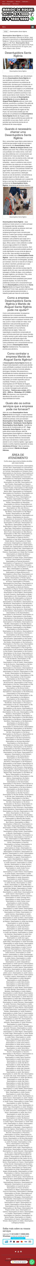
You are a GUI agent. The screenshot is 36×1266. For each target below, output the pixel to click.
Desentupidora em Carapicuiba (22, 1199)
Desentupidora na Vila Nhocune (12, 734)
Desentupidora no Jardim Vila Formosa (17, 1116)
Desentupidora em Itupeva (12, 1219)
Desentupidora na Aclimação (12, 523)
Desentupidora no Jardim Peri (12, 1019)
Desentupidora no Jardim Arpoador (13, 1151)
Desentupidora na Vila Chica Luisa (13, 644)
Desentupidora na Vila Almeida (12, 605)
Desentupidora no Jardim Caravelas (17, 903)
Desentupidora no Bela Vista (12, 534)
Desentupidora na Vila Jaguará (20, 706)
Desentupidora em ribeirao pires (21, 1167)
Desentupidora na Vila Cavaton (12, 640)
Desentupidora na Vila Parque (12, 752)
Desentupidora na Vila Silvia (20, 798)
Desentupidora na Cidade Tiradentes (17, 556)
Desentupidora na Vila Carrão (22, 638)
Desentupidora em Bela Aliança (22, 532)
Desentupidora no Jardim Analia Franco (17, 868)
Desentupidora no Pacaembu (20, 1133)
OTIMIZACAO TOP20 (25, 1260)
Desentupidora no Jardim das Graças (18, 929)
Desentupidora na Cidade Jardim (13, 545)
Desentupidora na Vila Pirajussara (21, 761)
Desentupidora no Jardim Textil (23, 1101)
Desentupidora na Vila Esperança (20, 673)
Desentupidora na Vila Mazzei (23, 633)
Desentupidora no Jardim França (20, 949)
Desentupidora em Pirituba (12, 912)
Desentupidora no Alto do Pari (24, 817)
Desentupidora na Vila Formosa (12, 681)
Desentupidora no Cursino (21, 846)
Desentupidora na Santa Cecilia (22, 591)
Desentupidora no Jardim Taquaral (13, 1099)
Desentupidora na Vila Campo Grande (17, 635)
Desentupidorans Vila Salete (20, 778)
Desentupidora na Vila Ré (11, 771)
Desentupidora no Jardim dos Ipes (20, 936)
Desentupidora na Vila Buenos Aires (17, 629)
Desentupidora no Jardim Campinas (21, 896)
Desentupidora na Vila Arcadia (22, 616)
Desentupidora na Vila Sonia (21, 802)
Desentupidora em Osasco (16, 1162)
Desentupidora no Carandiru (12, 840)
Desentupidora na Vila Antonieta (12, 614)
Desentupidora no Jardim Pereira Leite (20, 1017)
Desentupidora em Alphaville (22, 1153)
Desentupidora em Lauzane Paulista (17, 1145)
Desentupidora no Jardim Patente (13, 1008)
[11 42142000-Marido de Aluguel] (18, 9)
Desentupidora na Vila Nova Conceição (17, 739)
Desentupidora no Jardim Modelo (21, 991)
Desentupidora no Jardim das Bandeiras (17, 925)
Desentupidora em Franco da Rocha (17, 1188)
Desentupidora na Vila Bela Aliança (21, 624)
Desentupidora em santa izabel (21, 1184)
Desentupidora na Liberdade (20, 568)
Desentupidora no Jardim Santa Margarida (17, 1046)
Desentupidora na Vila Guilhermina (23, 692)
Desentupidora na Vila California (12, 631)
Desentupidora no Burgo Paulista (13, 831)
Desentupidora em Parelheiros (12, 493)
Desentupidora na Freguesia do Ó (13, 563)
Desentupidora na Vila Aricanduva (13, 618)
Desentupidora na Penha (10, 579)
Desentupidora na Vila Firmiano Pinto (18, 679)
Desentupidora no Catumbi (20, 842)
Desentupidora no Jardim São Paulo (17, 1079)
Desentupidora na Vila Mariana (12, 719)
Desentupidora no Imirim (16, 853)
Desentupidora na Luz (9, 570)
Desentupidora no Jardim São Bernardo (17, 1065)
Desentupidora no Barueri (12, 1155)
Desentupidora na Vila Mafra (21, 714)
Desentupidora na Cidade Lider (12, 548)
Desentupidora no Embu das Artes (20, 1204)
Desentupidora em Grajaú (12, 848)
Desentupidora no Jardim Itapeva (13, 967)
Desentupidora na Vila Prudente (23, 769)
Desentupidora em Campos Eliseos (13, 469)
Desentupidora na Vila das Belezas (13, 657)
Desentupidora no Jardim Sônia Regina (17, 1094)
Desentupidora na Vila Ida (11, 695)
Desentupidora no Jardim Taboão (22, 1098)
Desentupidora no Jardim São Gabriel (18, 1072)
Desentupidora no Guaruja (22, 1195)
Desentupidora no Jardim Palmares (13, 1002)
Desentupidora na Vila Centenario (22, 642)
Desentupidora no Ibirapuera (12, 851)
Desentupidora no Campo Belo (12, 835)
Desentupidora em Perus (12, 497)
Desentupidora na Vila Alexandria (22, 603)
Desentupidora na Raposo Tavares (13, 589)
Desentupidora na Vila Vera (11, 811)
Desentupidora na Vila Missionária (21, 721)
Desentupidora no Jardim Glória (12, 951)
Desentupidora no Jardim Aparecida (21, 875)
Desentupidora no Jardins (15, 1123)
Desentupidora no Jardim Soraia (12, 1096)
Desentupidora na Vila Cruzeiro (23, 651)
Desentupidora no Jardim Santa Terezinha (17, 1057)
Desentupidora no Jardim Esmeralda (22, 941)
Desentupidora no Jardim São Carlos (17, 1066)
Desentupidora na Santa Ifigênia (13, 592)
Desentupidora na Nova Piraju (20, 1144)
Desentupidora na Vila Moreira (22, 728)
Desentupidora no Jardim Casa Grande (17, 905)
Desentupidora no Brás (9, 828)
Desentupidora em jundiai (12, 1169)
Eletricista (18, 1)
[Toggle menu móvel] (33, 27)
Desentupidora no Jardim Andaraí (13, 872)
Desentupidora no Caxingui (12, 844)
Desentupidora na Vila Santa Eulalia (17, 782)
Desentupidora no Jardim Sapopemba (18, 1087)
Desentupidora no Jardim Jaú (13, 971)
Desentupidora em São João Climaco (18, 508)
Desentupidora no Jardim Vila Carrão (18, 1114)
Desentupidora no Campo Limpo (13, 1140)
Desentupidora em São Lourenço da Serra (17, 1206)
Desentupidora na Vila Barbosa (23, 620)
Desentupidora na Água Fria (22, 524)
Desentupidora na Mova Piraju (12, 574)
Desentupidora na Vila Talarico (22, 805)
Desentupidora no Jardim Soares (19, 1092)
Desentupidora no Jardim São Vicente (18, 1085)
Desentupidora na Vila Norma (20, 736)
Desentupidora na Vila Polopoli (12, 763)
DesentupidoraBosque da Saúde (21, 826)
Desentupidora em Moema (12, 489)
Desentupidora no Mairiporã (22, 1213)
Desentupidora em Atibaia (12, 1189)
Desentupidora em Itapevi (12, 1202)
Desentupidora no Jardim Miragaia (13, 930)
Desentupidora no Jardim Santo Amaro (17, 1059)
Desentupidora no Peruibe (12, 1193)
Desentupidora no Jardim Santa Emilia (17, 1041)
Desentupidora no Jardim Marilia (13, 987)
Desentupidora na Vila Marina (22, 585)
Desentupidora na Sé (10, 596)
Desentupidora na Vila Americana (13, 609)
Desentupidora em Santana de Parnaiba (17, 1201)
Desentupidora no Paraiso (12, 1134)
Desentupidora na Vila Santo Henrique (17, 791)
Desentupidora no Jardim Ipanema (13, 963)
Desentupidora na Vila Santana (12, 783)
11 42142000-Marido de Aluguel (20, 1259)
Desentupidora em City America (12, 473)
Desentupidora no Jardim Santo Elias (18, 1061)
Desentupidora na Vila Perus (12, 760)
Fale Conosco (15, 4)
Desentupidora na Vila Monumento (13, 726)
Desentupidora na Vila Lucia (11, 712)
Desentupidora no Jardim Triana (12, 1105)
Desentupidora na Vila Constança (13, 649)
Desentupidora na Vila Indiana (12, 701)
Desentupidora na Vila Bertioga (12, 625)
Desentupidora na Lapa (10, 567)
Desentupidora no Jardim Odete (22, 1000)
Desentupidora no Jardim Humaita (20, 960)
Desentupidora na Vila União (23, 809)
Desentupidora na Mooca (24, 570)
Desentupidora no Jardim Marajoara (17, 980)
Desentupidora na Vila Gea (11, 684)
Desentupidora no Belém (22, 822)
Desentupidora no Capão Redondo (19, 839)
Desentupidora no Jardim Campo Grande (18, 899)
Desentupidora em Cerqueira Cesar (22, 471)
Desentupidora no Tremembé (12, 1131)
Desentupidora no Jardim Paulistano (20, 1011)
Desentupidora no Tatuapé (12, 1050)
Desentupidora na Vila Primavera (13, 767)
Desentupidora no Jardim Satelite (13, 1088)
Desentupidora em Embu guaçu (12, 1177)
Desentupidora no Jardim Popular (13, 1026)
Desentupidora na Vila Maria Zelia (22, 521)
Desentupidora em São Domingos (22, 506)
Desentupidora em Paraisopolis (22, 491)
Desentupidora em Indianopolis (12, 478)
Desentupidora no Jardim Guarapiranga (20, 954)
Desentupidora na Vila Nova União (13, 745)
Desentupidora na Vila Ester (11, 675)
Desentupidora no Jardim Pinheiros (21, 1022)
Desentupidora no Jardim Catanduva (17, 907)
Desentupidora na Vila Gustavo (12, 668)
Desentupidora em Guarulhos (23, 1164)
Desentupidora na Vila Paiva (12, 749)
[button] (32, 1262)
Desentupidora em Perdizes (21, 495)
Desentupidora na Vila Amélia (21, 607)
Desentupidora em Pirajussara (12, 500)
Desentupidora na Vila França (23, 682)
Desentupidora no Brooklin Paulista (20, 829)
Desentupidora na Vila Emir (11, 671)
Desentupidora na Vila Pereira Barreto (18, 756)
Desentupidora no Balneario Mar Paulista (18, 818)
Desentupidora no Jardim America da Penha (18, 866)
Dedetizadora (25, 1)
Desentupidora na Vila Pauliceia (21, 754)
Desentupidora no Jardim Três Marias (18, 1103)
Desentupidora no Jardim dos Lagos (17, 938)
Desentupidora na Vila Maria (12, 715)
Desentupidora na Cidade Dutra (21, 543)
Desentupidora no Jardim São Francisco (17, 1070)
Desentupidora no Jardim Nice (12, 998)
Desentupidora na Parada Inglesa (21, 578)
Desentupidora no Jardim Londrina (13, 975)
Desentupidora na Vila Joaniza (12, 708)
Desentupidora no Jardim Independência (18, 962)
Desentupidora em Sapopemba (12, 515)
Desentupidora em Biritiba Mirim (19, 1180)
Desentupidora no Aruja (10, 1166)
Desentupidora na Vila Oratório (23, 747)
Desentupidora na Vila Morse (12, 730)
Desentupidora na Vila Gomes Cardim (18, 688)
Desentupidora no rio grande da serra (18, 1186)
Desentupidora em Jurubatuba (12, 486)
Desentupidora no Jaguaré (20, 859)
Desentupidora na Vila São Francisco (18, 793)
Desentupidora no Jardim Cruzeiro (21, 916)
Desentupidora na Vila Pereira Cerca (17, 758)
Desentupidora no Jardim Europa (13, 943)
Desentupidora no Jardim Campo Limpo (17, 901)
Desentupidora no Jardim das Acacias (22, 921)
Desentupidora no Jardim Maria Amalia (17, 982)
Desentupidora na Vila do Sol (20, 666)
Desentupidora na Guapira (23, 565)
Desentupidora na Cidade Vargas (13, 557)
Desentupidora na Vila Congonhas (21, 647)
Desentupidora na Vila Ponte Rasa (22, 765)
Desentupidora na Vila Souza (12, 804)
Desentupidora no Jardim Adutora (13, 861)
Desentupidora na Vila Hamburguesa (18, 693)
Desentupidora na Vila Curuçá (12, 653)
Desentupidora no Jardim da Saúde (18, 923)
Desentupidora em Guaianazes (21, 477)
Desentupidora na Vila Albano (22, 600)
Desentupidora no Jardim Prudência (21, 1030)
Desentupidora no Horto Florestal (21, 850)
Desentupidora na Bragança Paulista (22, 1222)
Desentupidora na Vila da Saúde (22, 655)
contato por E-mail (23, 1236)
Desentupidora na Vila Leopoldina (22, 710)
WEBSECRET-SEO (10, 1260)
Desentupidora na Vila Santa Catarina (18, 780)
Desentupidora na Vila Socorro (12, 800)
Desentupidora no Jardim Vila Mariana (17, 1118)
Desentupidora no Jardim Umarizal (13, 1109)
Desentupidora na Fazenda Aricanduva (17, 561)
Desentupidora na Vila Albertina (12, 602)
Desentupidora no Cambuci (21, 833)
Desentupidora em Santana (12, 504)
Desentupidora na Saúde (24, 594)
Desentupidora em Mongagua (12, 1197)
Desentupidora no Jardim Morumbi (22, 997)
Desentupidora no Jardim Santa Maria (18, 1048)
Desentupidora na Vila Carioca (12, 636)
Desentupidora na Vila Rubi (11, 776)
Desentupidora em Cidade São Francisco (21, 552)
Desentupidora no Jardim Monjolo (13, 993)
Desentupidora (10, 1)
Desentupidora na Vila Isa (11, 704)
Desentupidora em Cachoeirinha (22, 467)
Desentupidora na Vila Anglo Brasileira (17, 613)
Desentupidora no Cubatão (23, 1217)
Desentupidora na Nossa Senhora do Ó (17, 572)
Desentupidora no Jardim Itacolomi (22, 965)
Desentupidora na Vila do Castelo (13, 662)
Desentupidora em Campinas (20, 1175)
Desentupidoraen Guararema (12, 1182)
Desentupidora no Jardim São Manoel (21, 1077)
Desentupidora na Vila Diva (21, 660)
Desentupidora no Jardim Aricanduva (18, 877)
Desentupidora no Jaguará (12, 857)
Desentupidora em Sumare (21, 517)
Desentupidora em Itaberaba (21, 480)
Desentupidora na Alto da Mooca (13, 815)
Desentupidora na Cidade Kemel (23, 546)
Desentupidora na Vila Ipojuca (22, 703)
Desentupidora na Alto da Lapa (20, 813)
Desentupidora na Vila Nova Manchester (17, 741)
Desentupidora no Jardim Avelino (13, 881)
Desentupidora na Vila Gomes (21, 686)
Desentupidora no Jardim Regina (13, 1031)
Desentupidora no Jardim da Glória (13, 918)
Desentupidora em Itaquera (22, 484)
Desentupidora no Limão (21, 1125)
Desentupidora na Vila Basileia (12, 622)
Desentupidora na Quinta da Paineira (18, 587)
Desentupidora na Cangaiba (21, 535)
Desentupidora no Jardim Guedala (13, 956)
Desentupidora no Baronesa (12, 820)
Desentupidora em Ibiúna (16, 1212)
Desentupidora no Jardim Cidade (22, 910)
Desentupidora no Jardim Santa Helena (17, 1043)
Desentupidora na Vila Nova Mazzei (17, 743)
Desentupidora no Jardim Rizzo (13, 1035)
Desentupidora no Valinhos (12, 1173)
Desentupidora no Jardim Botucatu (21, 890)
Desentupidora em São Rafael (21, 513)
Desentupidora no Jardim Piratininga (17, 1024)
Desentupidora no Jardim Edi (12, 940)
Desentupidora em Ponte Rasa (12, 583)
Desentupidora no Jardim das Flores (17, 927)
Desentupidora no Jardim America (21, 864)
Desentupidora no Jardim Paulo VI (13, 1013)
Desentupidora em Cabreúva (12, 1215)
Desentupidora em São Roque (12, 1208)
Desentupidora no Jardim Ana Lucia (17, 870)
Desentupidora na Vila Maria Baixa (22, 717)
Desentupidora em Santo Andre (12, 1160)
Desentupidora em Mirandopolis (23, 488)
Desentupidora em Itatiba (16, 1221)
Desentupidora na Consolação (21, 559)
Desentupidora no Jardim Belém (12, 886)
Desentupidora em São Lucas (12, 510)
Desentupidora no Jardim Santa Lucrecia (18, 1044)
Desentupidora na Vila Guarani (12, 690)
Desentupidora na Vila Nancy (20, 732)
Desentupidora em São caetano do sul (20, 1158)
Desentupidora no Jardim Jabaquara (22, 969)
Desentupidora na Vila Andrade (23, 611)
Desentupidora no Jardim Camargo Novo (18, 897)
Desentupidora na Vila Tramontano (13, 807)
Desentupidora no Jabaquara (21, 855)
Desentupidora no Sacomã (20, 1052)
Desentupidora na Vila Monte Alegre (17, 725)
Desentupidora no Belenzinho (12, 824)
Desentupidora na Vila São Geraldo (13, 794)
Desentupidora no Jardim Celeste (13, 908)
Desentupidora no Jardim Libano (22, 973)
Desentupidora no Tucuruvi (24, 1129)
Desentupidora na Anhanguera (21, 528)
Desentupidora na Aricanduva (12, 530)
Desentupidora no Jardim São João (13, 1074)
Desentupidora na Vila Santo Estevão (18, 789)
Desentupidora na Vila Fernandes (20, 677)
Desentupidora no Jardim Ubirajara (22, 1107)
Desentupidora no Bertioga (25, 1191)
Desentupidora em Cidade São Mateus (18, 554)
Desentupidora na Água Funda (12, 526)
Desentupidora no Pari (21, 1055)
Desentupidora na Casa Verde (12, 539)
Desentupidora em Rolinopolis (20, 502)
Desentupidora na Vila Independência (18, 699)
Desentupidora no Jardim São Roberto (17, 1083)
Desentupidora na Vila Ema (24, 670)
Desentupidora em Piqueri (21, 499)
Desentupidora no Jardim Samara (20, 1039)
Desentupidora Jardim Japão (12, 1147)
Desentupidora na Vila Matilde (22, 627)
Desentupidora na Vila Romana (20, 774)
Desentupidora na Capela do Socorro (18, 537)
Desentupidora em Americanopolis (13, 466)
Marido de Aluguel (6, 4)
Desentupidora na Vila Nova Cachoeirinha (17, 738)
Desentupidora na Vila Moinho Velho (17, 723)
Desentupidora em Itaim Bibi (12, 482)
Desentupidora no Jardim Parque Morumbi (20, 1006)
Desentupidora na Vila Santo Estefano (20, 787)
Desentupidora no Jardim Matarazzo (17, 879)
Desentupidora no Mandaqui (12, 1127)
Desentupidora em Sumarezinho (13, 519)
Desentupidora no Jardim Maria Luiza (18, 986)
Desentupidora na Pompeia (21, 581)
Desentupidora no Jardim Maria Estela (17, 984)
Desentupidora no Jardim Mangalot (19, 978)
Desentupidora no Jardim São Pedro (17, 1081)
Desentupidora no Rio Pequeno (12, 1054)
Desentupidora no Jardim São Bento (17, 1063)
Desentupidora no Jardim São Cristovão (17, 1068)
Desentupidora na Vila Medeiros (19, 697)
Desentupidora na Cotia (25, 1171)
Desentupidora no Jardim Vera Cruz (20, 1112)
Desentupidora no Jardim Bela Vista (20, 884)
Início (3, 1)
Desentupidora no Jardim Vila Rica (13, 1120)
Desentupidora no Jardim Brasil (12, 892)
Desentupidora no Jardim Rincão (23, 1033)
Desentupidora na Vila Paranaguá (22, 750)
